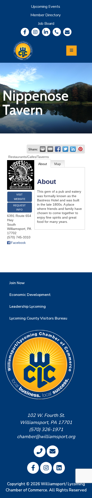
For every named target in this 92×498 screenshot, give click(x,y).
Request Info (19, 207)
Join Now (17, 283)
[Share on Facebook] (58, 149)
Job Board (46, 23)
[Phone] (57, 32)
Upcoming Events (45, 6)
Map (57, 164)
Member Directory (45, 15)
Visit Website (19, 196)
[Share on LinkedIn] (73, 149)
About (42, 164)
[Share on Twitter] (65, 149)
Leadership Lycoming (27, 306)
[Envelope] (67, 32)
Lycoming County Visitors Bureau (38, 318)
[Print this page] (43, 149)
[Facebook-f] (25, 32)
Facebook (18, 243)
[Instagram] (35, 32)
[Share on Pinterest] (80, 149)
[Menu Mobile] (71, 51)
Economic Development (30, 294)
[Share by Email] (50, 149)
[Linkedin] (46, 32)
